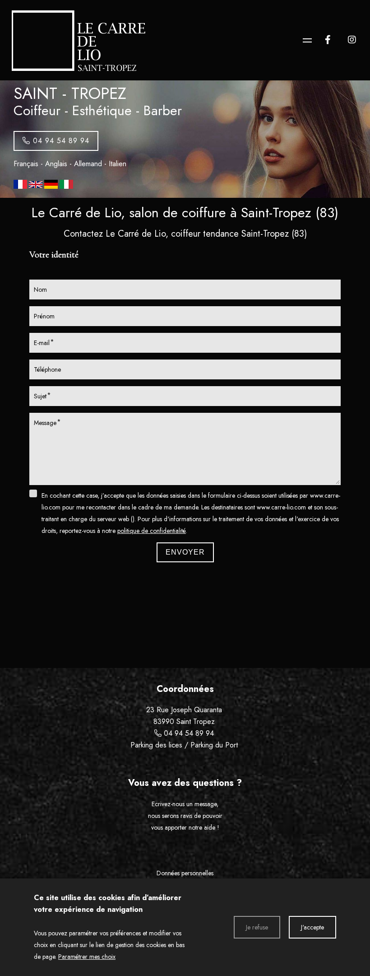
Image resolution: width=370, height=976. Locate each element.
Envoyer (185, 552)
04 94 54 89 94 (189, 733)
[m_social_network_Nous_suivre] (327, 40)
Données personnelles (185, 873)
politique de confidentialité (151, 530)
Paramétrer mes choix (87, 956)
